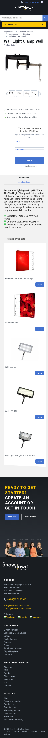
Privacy (16, 731)
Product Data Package (14, 719)
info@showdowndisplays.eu (16, 605)
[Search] (45, 18)
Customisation (10, 713)
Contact (7, 685)
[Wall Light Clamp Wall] (12, 93)
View (40, 285)
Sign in (7, 698)
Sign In (29, 160)
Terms (8, 731)
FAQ (6, 682)
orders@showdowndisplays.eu (17, 608)
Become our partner (13, 701)
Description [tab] (24, 177)
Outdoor (7, 636)
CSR (6, 670)
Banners (7, 642)
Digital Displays (11, 651)
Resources (8, 716)
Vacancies (8, 679)
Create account (30, 166)
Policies (25, 731)
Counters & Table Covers (15, 633)
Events (7, 673)
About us (8, 667)
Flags (6, 645)
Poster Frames (10, 639)
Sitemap (34, 731)
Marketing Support (12, 710)
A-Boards (8, 654)
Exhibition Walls (11, 630)
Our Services (9, 704)
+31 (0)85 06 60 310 (31, 2)
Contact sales (30, 517)
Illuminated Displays (13, 648)
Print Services (10, 707)
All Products (10, 24)
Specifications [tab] (24, 182)
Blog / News (9, 676)
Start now (12, 517)
